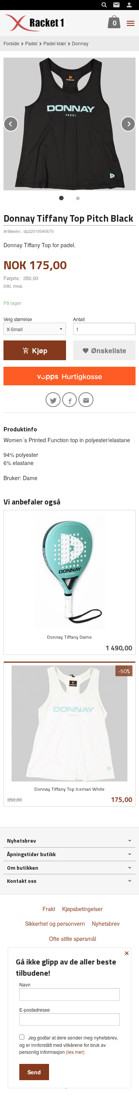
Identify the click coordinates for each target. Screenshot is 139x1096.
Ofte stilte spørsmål (72, 938)
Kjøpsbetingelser (82, 909)
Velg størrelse (17, 319)
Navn (25, 984)
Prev (17, 122)
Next (135, 122)
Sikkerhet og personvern (55, 923)
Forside (11, 43)
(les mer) (75, 1051)
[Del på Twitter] (53, 399)
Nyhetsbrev (106, 923)
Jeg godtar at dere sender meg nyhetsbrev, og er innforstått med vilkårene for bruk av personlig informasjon (68, 1044)
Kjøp (39, 350)
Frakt (48, 909)
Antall (79, 319)
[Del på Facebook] (69, 399)
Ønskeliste (107, 350)
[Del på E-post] (85, 399)
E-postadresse (34, 1009)
